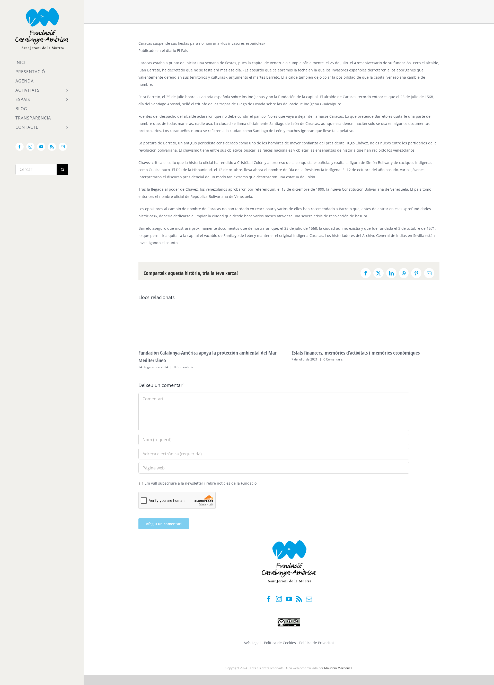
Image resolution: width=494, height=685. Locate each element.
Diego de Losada (251, 103)
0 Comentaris (183, 367)
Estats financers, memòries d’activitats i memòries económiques (356, 352)
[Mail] (309, 599)
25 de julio (339, 62)
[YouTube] (289, 599)
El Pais (182, 50)
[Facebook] (269, 599)
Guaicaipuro (330, 103)
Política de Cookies (280, 642)
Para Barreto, (149, 96)
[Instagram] (279, 599)
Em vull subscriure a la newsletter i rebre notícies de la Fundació (200, 483)
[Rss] (299, 599)
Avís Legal (252, 642)
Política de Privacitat (316, 642)
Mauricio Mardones (338, 668)
